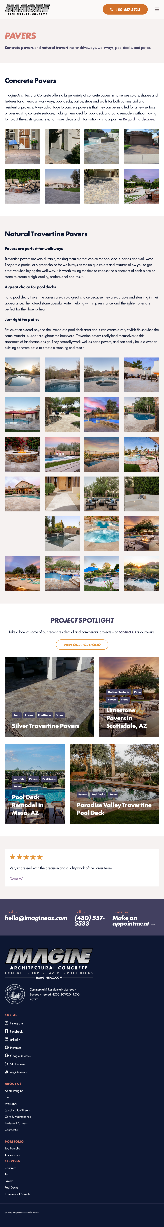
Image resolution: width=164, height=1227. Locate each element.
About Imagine (14, 1090)
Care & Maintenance (18, 1116)
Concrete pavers (19, 47)
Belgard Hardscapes (138, 118)
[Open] (157, 9)
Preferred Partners (16, 1123)
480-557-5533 (127, 9)
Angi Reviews (18, 1071)
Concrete (10, 1167)
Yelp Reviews (17, 1064)
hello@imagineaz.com (36, 917)
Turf (7, 1174)
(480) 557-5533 (90, 920)
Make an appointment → (134, 920)
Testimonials (12, 1154)
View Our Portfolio (82, 644)
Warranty (11, 1103)
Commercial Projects (17, 1194)
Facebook (16, 1031)
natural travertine (58, 47)
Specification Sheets (17, 1110)
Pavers (9, 1180)
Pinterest (15, 1047)
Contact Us (11, 1129)
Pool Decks (11, 1187)
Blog (8, 1097)
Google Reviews (20, 1055)
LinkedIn (15, 1039)
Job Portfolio (12, 1148)
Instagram (16, 1023)
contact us (127, 631)
